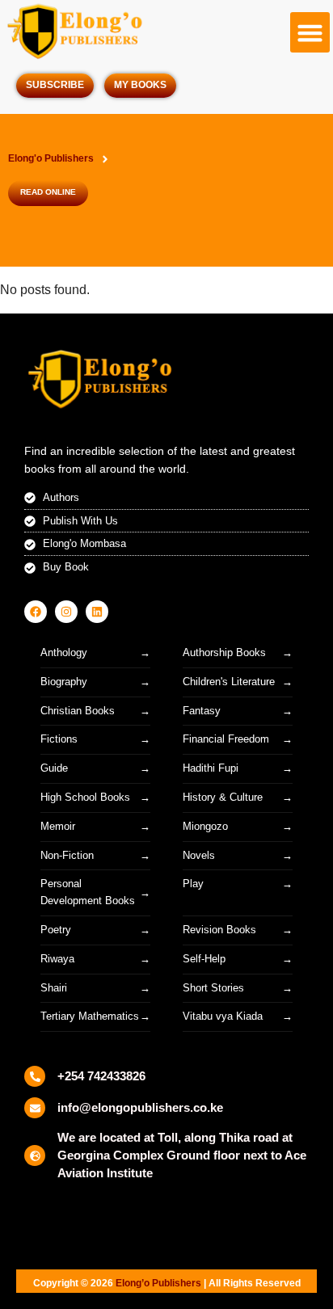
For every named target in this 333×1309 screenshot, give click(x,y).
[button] (310, 32)
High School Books (85, 797)
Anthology (63, 652)
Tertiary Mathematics (89, 1016)
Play (193, 884)
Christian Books (77, 711)
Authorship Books (224, 652)
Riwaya (57, 959)
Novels (199, 855)
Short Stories (213, 988)
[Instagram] (66, 611)
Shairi (53, 988)
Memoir (57, 826)
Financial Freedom (226, 739)
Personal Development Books (87, 892)
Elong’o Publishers (158, 1283)
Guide (54, 768)
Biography (63, 682)
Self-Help (204, 959)
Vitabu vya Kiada (223, 1016)
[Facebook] (35, 611)
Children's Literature (229, 682)
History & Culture (223, 797)
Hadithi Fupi (210, 768)
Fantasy (202, 711)
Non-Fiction (67, 855)
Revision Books (219, 930)
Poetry (55, 930)
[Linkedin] (97, 611)
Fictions (59, 739)
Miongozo (205, 826)
